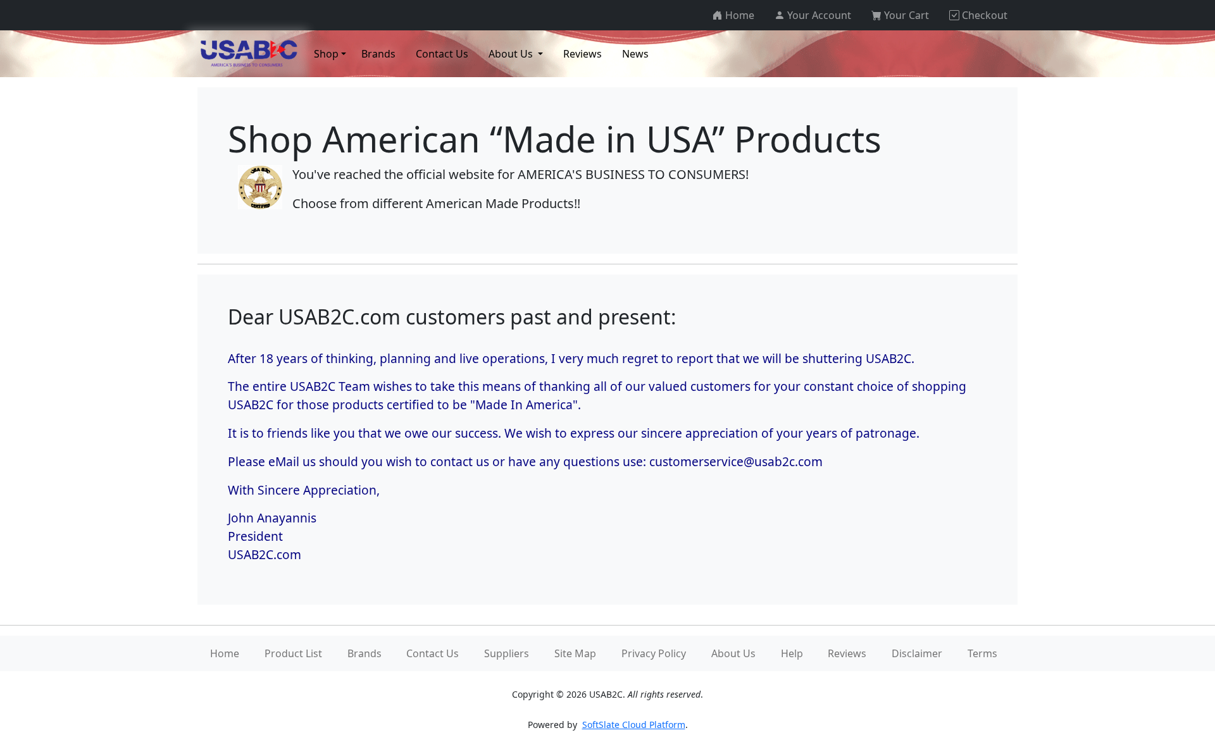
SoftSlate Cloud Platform (633, 725)
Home (224, 653)
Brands (364, 653)
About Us (733, 653)
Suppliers (506, 653)
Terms (982, 653)
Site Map (575, 653)
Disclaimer (917, 653)
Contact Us (432, 653)
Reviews (847, 653)
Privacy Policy (653, 653)
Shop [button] (326, 54)
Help (792, 653)
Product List (293, 653)
